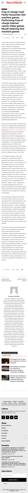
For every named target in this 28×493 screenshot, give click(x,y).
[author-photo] (14, 294)
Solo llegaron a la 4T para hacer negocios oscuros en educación (18, 361)
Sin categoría (8, 6)
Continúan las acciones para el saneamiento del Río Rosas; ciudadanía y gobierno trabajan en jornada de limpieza (14, 463)
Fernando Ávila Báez (8, 34)
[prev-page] (3, 385)
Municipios (4, 453)
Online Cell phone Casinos (22, 279)
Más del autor (6, 355)
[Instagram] (7, 417)
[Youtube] (16, 417)
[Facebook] (3, 417)
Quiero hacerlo (13, 479)
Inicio (3, 6)
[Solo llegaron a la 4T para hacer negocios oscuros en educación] (5, 361)
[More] (22, 37)
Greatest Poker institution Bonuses (6, 279)
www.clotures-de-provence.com (17, 130)
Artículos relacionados (9, 353)
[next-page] (5, 385)
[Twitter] (11, 417)
